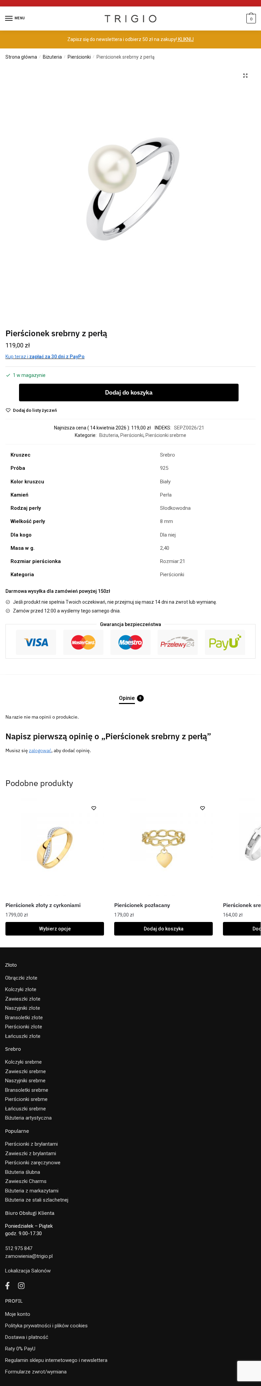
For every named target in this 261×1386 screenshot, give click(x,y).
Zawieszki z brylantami (30, 1153)
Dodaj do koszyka (128, 392)
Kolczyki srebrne (23, 1062)
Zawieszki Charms (26, 1181)
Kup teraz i (45, 356)
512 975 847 (18, 1248)
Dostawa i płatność (26, 1337)
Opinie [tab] (127, 698)
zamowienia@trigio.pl (29, 1256)
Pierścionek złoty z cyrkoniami (43, 905)
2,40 (164, 548)
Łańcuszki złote (22, 1036)
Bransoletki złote (24, 1018)
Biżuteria (52, 57)
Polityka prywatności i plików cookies (46, 1326)
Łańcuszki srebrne (25, 1109)
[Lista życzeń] (94, 808)
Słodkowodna (175, 508)
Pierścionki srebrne (165, 435)
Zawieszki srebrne (25, 1071)
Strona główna (21, 57)
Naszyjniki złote (22, 1008)
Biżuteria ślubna (22, 1172)
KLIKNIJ (185, 39)
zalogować (40, 750)
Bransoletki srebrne (26, 1090)
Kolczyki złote (20, 989)
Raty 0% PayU (20, 1349)
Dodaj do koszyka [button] (164, 928)
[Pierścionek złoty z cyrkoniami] (54, 847)
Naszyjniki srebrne (25, 1081)
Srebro (167, 455)
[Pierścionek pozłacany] (163, 847)
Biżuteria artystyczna (28, 1118)
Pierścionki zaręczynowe (32, 1163)
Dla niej (168, 535)
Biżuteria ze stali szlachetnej (36, 1200)
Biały (165, 482)
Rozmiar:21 (172, 561)
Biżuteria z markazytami (31, 1191)
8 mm (166, 521)
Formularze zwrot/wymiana (36, 1372)
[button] (245, 75)
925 (164, 468)
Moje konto (17, 1314)
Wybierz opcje (55, 928)
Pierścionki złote (23, 1027)
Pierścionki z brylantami (31, 1144)
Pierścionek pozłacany (142, 905)
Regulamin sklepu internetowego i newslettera (56, 1360)
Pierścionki (79, 57)
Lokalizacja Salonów (28, 1271)
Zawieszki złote (22, 999)
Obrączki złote (21, 978)
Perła (166, 495)
